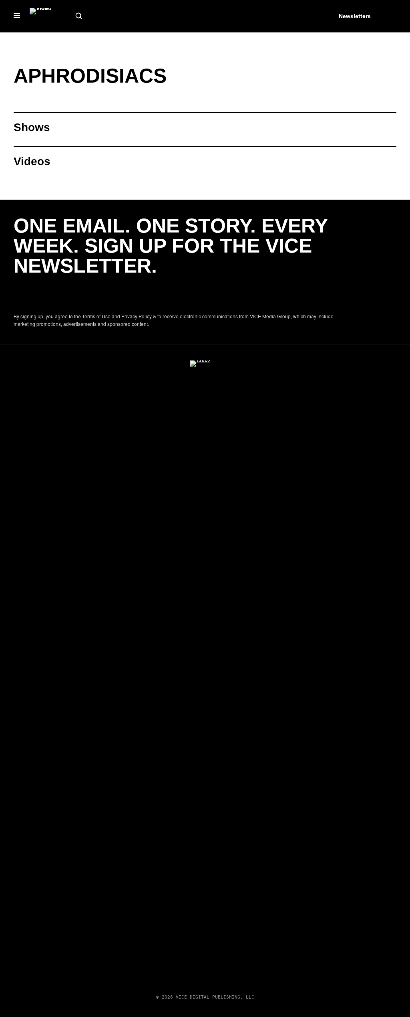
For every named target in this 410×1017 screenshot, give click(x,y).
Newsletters (355, 16)
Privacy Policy (136, 316)
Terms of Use (96, 316)
